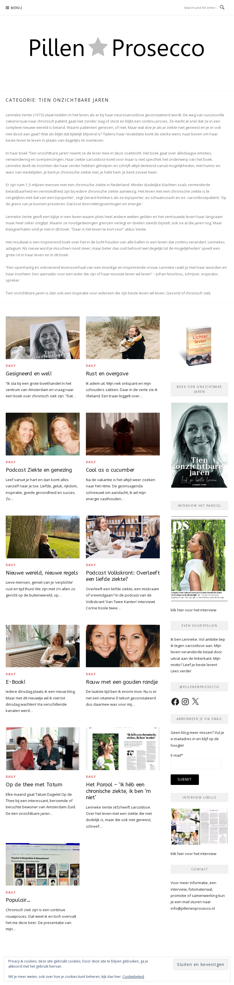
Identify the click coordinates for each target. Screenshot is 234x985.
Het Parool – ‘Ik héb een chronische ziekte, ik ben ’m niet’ (118, 791)
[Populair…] (43, 863)
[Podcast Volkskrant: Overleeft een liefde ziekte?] (123, 536)
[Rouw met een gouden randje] (123, 645)
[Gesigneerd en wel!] (43, 337)
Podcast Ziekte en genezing (39, 470)
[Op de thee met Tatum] (43, 748)
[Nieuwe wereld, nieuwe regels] (43, 536)
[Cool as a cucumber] (123, 433)
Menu (16, 7)
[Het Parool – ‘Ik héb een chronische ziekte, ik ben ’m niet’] (123, 748)
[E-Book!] (43, 645)
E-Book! (16, 682)
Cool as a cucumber (110, 470)
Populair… (18, 900)
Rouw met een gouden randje (122, 682)
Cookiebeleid (133, 976)
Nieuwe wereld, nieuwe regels (42, 573)
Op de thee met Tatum (34, 785)
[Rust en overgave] (123, 337)
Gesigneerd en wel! (29, 374)
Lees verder (181, 670)
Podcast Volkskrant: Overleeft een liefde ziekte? (123, 576)
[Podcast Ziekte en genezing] (43, 433)
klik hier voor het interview (193, 609)
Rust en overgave (107, 374)
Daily (11, 365)
